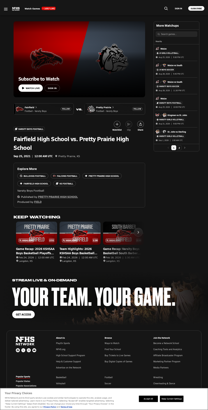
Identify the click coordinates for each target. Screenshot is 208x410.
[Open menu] (6, 9)
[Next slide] (138, 232)
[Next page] (184, 147)
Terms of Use (66, 406)
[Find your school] (166, 8)
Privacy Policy (49, 406)
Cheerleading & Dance (164, 383)
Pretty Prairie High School (58, 197)
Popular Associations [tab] (26, 386)
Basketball (61, 377)
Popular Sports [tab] (23, 376)
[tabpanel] (124, 383)
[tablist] (31, 381)
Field (38, 202)
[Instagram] (29, 350)
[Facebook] (18, 350)
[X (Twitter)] (23, 350)
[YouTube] (34, 350)
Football (109, 377)
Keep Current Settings (172, 398)
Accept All (148, 398)
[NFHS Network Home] (16, 9)
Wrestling (158, 377)
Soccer (108, 383)
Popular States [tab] (23, 381)
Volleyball (60, 383)
